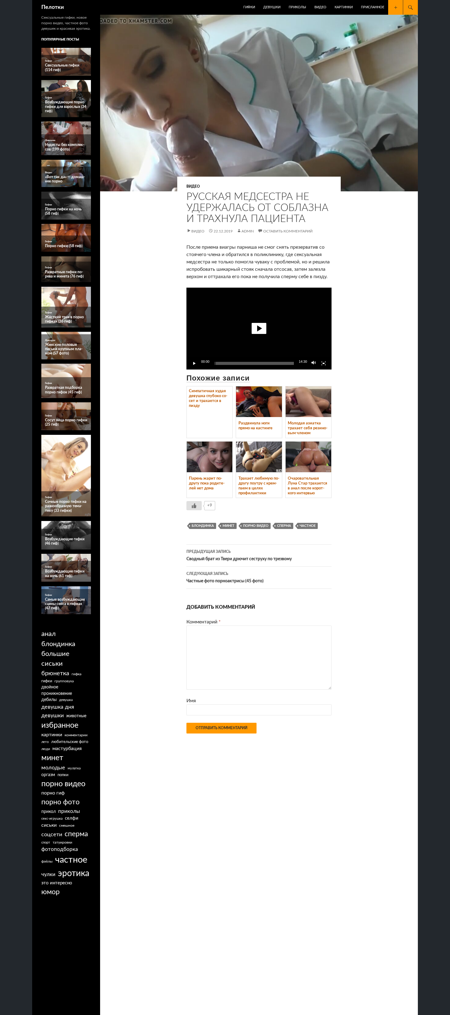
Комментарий (203, 621)
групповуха (64, 681)
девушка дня (57, 707)
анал (48, 633)
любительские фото (69, 742)
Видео (320, 7)
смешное (66, 825)
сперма (284, 525)
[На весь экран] (324, 363)
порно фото (60, 802)
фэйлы (47, 861)
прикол (48, 812)
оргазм (48, 775)
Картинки (344, 7)
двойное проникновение (56, 690)
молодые (53, 767)
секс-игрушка (51, 818)
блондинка (203, 525)
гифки (46, 681)
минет (228, 525)
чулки (48, 874)
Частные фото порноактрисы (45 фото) (225, 577)
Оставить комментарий (288, 231)
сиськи (49, 825)
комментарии (76, 735)
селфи (71, 818)
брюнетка (55, 673)
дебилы (49, 700)
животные (76, 716)
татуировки (62, 842)
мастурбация (67, 748)
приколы (69, 811)
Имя (191, 700)
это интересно (56, 883)
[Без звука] (314, 363)
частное (308, 525)
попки (63, 775)
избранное (59, 725)
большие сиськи (55, 659)
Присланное (372, 7)
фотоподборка (59, 849)
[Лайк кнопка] (194, 505)
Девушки (271, 7)
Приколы (297, 7)
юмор (50, 892)
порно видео (255, 525)
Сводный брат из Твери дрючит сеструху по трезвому (239, 555)
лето (45, 742)
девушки (52, 715)
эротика (73, 873)
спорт (45, 842)
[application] (259, 329)
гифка (76, 674)
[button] (259, 328)
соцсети (51, 834)
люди (45, 749)
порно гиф (53, 793)
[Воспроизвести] (194, 363)
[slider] (254, 363)
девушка (66, 700)
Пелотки (52, 7)
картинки (51, 734)
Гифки (249, 7)
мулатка (74, 768)
